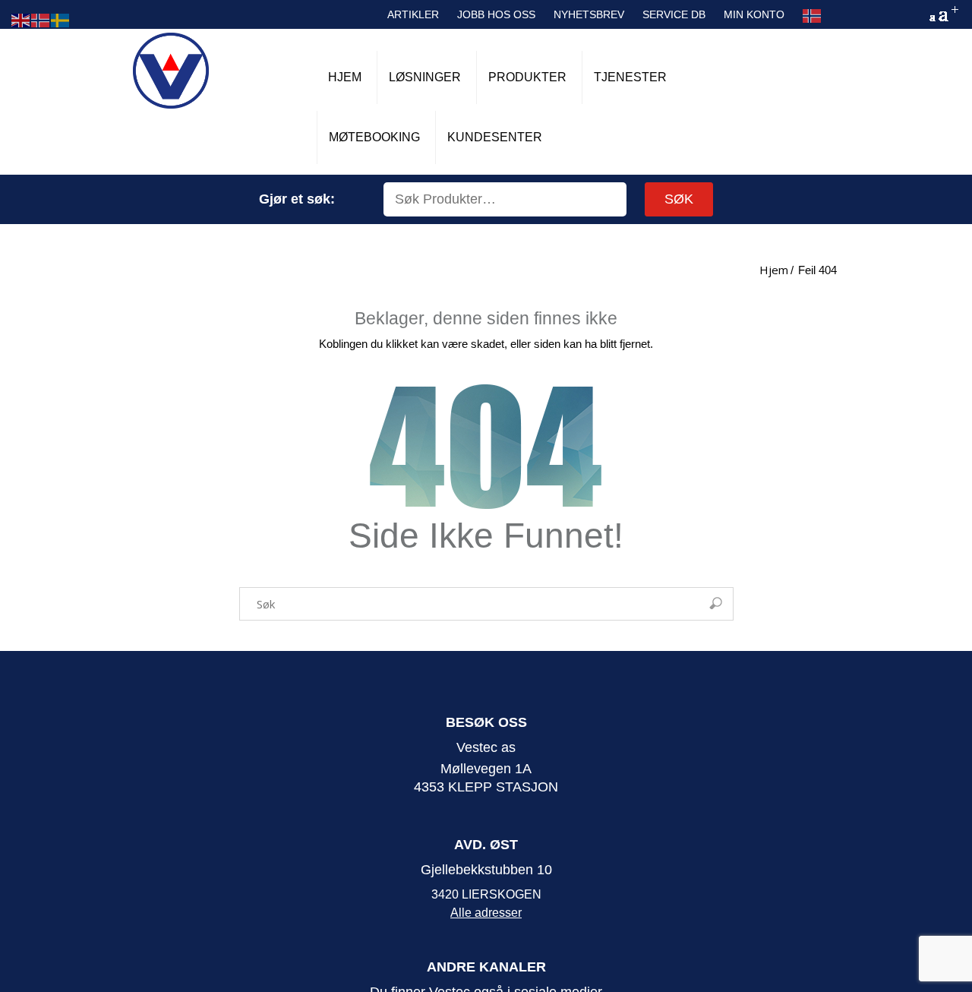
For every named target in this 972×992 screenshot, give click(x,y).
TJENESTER (630, 77)
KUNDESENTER (494, 137)
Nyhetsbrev (589, 14)
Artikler (413, 14)
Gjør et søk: (297, 199)
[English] (21, 19)
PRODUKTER (527, 77)
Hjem (344, 77)
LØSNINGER (425, 77)
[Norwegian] (813, 16)
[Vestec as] (171, 71)
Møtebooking (374, 137)
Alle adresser (486, 912)
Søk (678, 199)
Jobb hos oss (496, 14)
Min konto (754, 14)
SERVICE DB (673, 14)
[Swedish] (61, 19)
